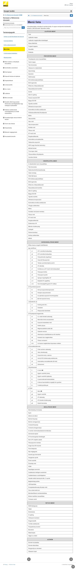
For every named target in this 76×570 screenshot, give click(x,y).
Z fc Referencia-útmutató (36, 15)
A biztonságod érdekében (10, 53)
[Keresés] (23, 27)
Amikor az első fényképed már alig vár (14, 36)
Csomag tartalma (8, 41)
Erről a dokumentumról (10, 45)
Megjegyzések (7, 57)
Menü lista (6, 49)
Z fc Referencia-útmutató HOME (13, 15)
